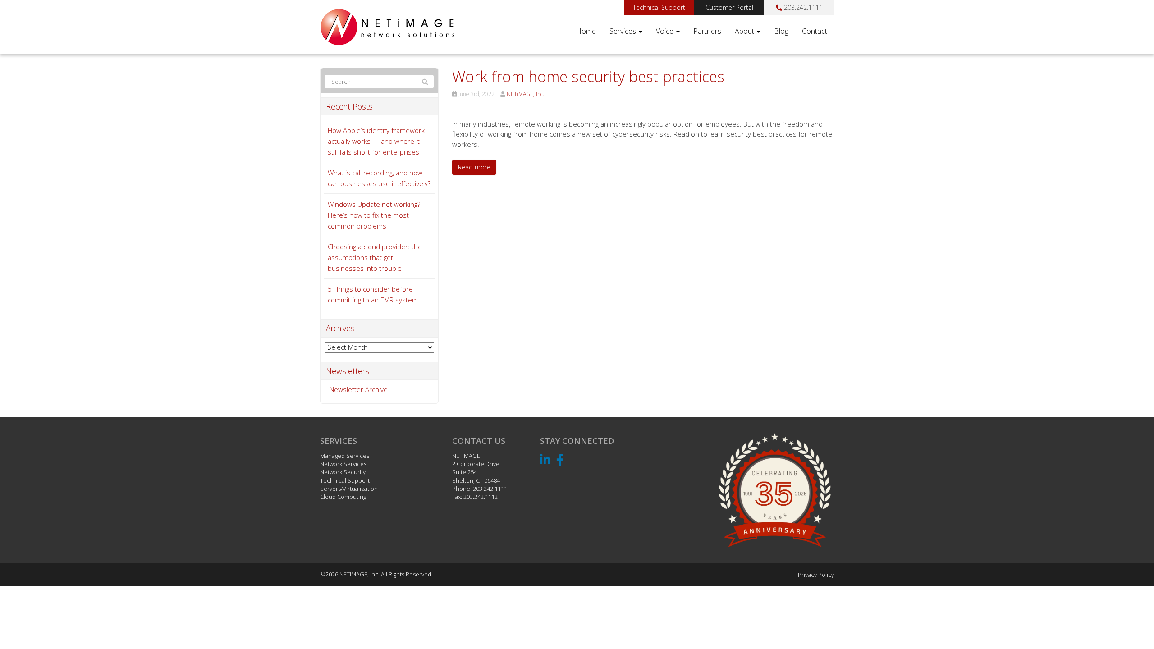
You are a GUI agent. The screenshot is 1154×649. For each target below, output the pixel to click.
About (745, 31)
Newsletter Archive (359, 389)
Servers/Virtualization (349, 488)
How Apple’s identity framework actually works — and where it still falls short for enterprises (376, 141)
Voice (665, 31)
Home (586, 31)
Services (623, 31)
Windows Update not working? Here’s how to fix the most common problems (374, 215)
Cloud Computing (343, 497)
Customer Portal (729, 7)
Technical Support (659, 7)
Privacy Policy (816, 575)
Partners (707, 31)
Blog (781, 31)
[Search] (425, 82)
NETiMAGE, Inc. (525, 94)
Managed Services (344, 456)
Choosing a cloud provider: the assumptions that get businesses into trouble (375, 257)
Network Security (343, 472)
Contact (814, 31)
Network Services (343, 464)
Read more (474, 167)
